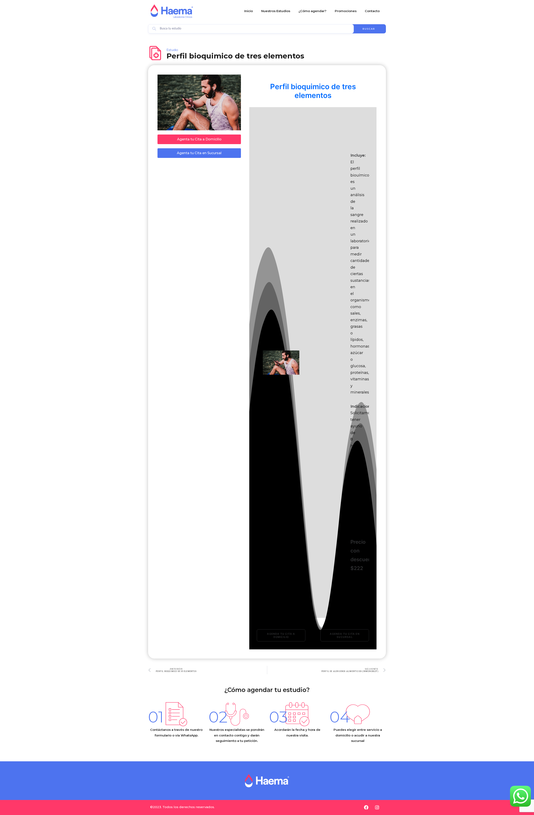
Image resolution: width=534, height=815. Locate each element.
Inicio (248, 11)
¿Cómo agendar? (312, 11)
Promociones (345, 11)
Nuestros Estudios (275, 11)
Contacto (372, 11)
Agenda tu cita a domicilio (281, 635)
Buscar (369, 29)
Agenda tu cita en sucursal (345, 635)
